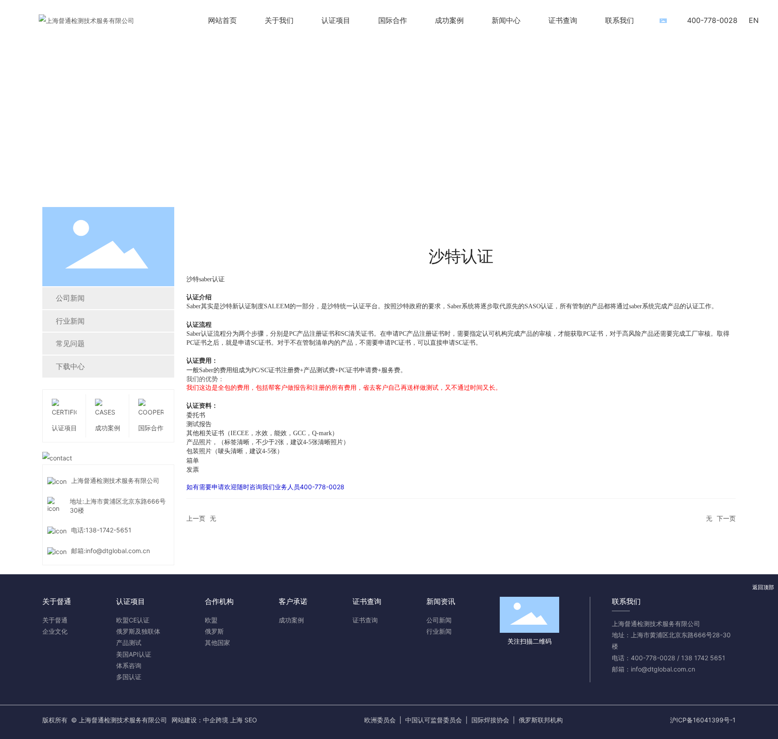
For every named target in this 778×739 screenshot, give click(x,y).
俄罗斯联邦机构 (541, 720)
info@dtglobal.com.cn (118, 550)
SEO (250, 720)
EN (754, 20)
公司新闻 (70, 297)
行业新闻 (70, 320)
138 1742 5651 (703, 658)
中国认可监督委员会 (433, 720)
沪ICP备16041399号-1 (703, 720)
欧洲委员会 (380, 720)
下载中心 (70, 366)
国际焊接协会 (490, 720)
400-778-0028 (712, 20)
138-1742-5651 (108, 530)
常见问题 (70, 343)
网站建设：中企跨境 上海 (207, 720)
